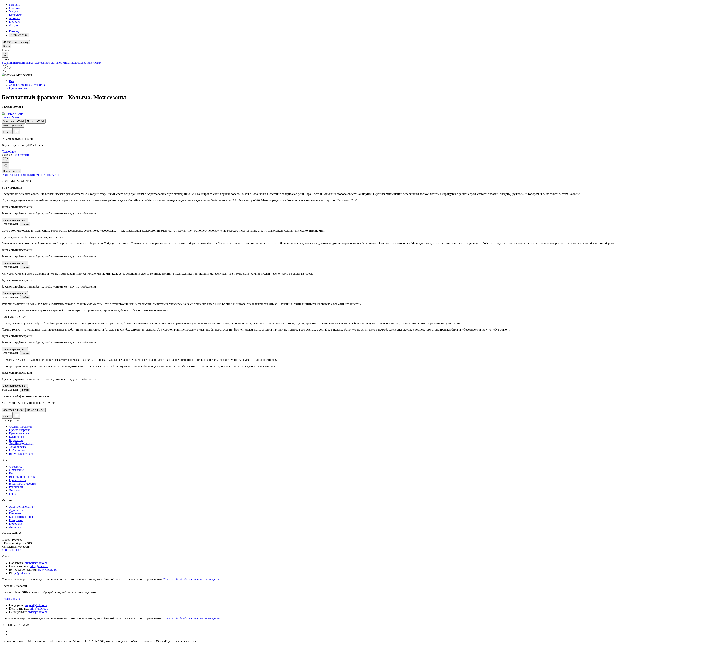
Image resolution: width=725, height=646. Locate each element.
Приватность (17, 480)
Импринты (22, 62)
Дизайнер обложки (21, 443)
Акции (13, 25)
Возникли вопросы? (22, 476)
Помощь (14, 31)
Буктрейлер (16, 436)
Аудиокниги (17, 510)
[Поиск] (5, 55)
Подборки (77, 62)
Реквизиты (16, 487)
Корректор (16, 440)
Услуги (13, 11)
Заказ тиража (17, 447)
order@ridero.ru (47, 569)
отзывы (17, 174)
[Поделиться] (5, 166)
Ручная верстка (19, 433)
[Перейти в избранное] (4, 68)
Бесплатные (53, 62)
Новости (14, 21)
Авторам (14, 18)
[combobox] (362, 50)
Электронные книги (22, 506)
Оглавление (29, 174)
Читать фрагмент (13, 125)
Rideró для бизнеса (21, 453)
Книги (13, 473)
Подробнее (9, 151)
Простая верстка (19, 430)
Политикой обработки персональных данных (192, 579)
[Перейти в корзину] (8, 68)
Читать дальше (11, 598)
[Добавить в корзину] (16, 131)
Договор (14, 490)
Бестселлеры (37, 62)
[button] (362, 54)
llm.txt (13, 493)
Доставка (15, 527)
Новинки (15, 513)
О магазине (16, 470)
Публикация (17, 450)
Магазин (14, 4)
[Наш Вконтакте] (11, 631)
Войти (6, 46)
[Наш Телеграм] (10, 634)
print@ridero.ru (39, 566)
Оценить (23, 154)
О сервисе (15, 8)
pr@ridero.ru (22, 573)
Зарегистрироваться (14, 220)
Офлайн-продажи (20, 426)
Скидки (66, 62)
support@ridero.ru (36, 562)
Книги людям (92, 62)
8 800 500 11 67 (11, 550)
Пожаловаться (11, 171)
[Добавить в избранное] (5, 160)
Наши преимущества (22, 483)
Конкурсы (15, 14)
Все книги (8, 62)
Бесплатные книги (21, 516)
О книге (7, 174)
